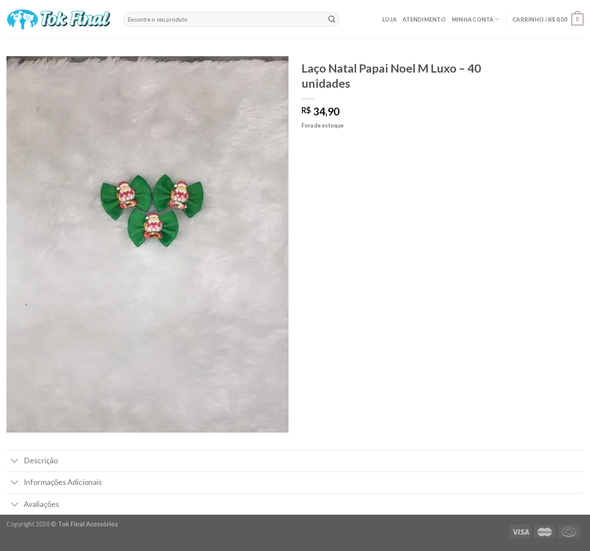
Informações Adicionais (63, 482)
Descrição (41, 460)
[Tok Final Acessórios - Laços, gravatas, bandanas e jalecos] (58, 19)
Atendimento (424, 19)
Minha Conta (473, 19)
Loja (389, 19)
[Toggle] (14, 461)
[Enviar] (331, 19)
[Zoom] (18, 422)
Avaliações (41, 504)
